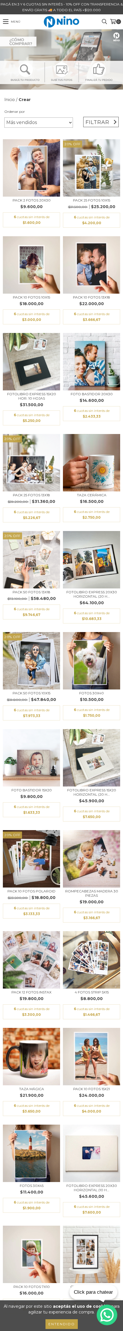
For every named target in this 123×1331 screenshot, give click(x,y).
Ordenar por (14, 111)
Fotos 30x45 (31, 1185)
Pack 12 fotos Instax (31, 992)
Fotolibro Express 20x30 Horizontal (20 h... (91, 594)
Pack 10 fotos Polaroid (31, 891)
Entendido (61, 1324)
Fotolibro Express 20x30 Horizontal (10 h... (91, 1187)
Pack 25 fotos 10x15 (91, 200)
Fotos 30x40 (91, 693)
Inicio (9, 99)
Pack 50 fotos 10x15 (31, 693)
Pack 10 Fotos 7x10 (31, 1286)
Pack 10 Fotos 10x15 (31, 297)
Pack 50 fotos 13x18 (31, 592)
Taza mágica (31, 1089)
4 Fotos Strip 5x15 (92, 992)
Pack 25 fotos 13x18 (31, 495)
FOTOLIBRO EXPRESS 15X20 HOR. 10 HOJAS (31, 396)
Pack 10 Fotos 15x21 (91, 1089)
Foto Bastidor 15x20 (31, 790)
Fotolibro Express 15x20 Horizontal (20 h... (91, 792)
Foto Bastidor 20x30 (92, 394)
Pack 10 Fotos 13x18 (91, 297)
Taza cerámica (91, 495)
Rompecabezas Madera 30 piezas (91, 893)
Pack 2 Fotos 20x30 (32, 200)
